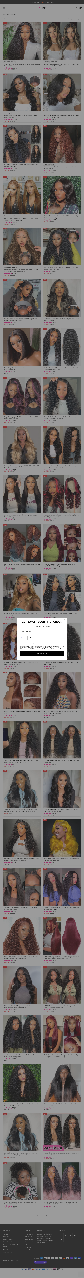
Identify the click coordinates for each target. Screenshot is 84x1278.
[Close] (65, 620)
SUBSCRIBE (42, 653)
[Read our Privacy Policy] (63, 647)
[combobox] (23, 638)
